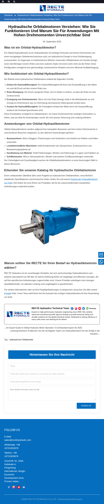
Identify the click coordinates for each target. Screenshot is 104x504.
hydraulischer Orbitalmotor (21, 340)
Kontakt (7, 293)
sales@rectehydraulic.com (83, 255)
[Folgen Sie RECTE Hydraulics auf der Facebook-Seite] (9, 487)
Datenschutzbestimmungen (70, 499)
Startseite (8, 15)
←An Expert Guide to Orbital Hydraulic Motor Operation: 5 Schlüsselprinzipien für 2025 (43, 328)
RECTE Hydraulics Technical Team (50, 308)
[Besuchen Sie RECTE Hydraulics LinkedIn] (23, 487)
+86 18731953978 (83, 262)
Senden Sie (86, 406)
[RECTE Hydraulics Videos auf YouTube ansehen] (18, 487)
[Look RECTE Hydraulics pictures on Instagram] (13, 487)
